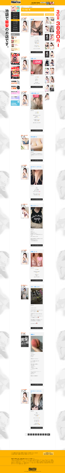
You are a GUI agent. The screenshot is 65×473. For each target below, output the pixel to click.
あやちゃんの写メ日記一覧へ (36, 160)
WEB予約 (42, 2)
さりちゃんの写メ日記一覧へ (36, 384)
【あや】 (15, 50)
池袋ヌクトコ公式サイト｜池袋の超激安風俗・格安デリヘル (33, 471)
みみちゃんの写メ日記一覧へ (36, 245)
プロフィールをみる (24, 33)
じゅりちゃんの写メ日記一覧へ (36, 130)
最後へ (49, 434)
